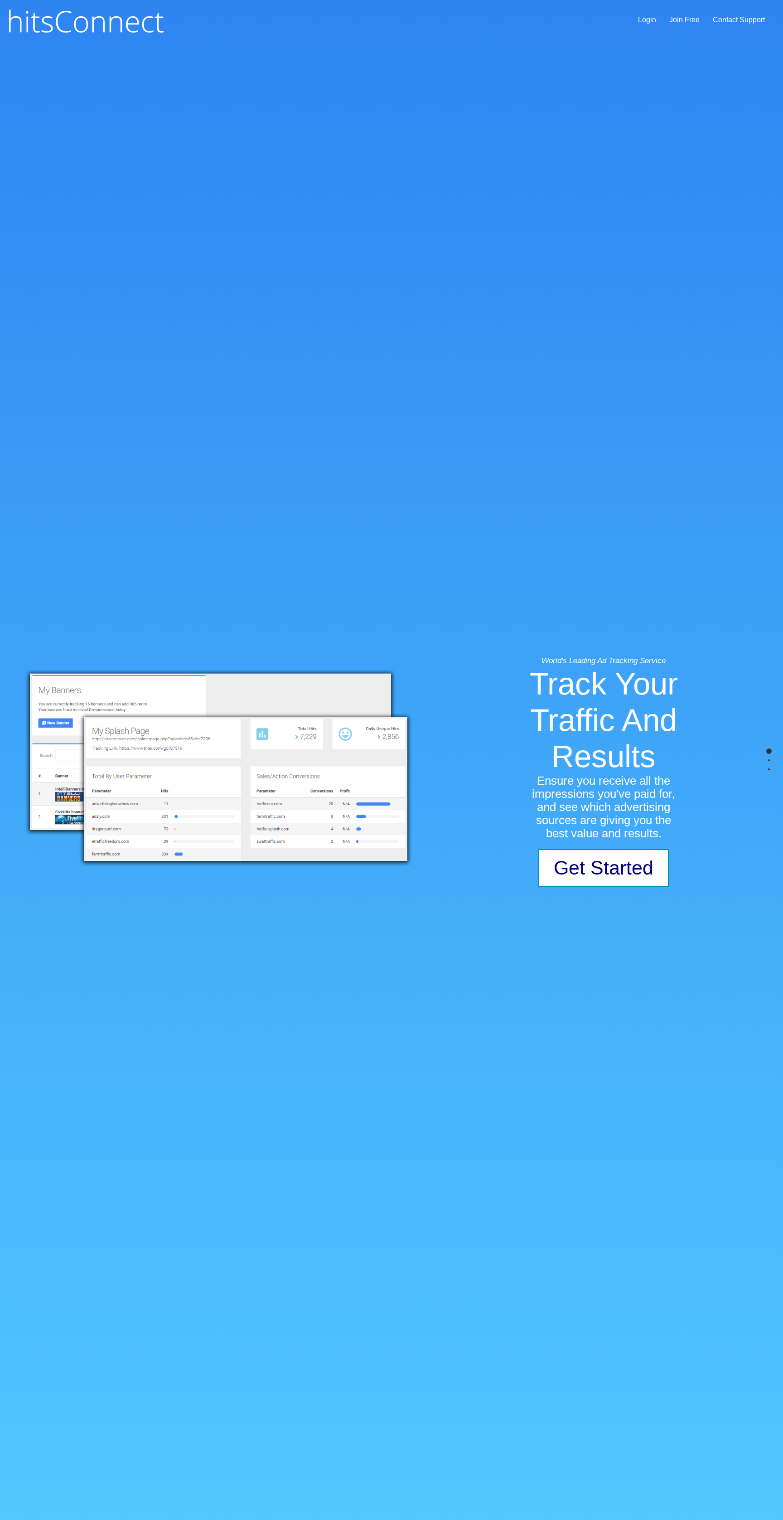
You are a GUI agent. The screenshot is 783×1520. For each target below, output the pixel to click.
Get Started (603, 868)
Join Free (684, 20)
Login (647, 20)
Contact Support (739, 20)
